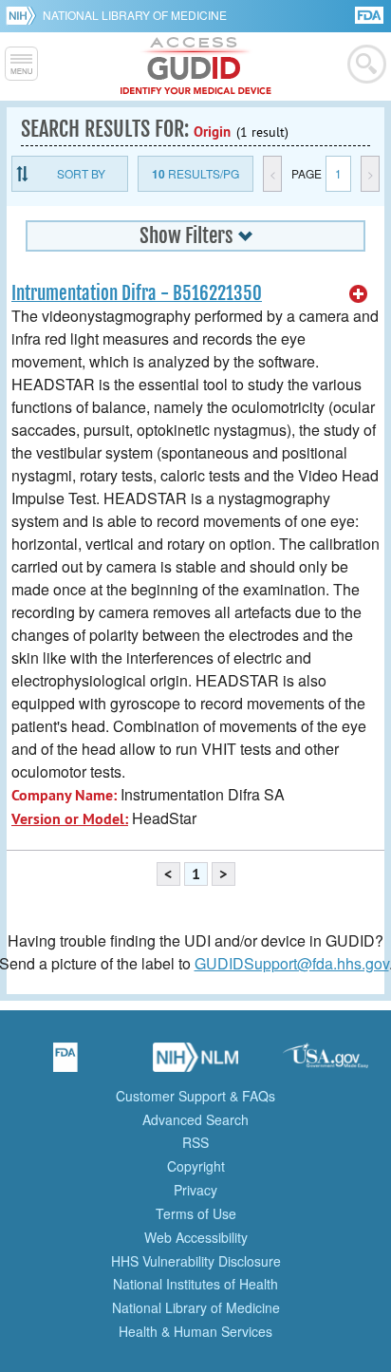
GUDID (196, 66)
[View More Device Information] (358, 294)
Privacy (195, 1189)
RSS (195, 1142)
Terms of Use (196, 1213)
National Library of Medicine (135, 15)
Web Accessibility (196, 1237)
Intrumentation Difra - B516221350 (136, 293)
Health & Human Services (195, 1331)
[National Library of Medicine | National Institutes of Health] (195, 1063)
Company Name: (64, 795)
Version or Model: (69, 819)
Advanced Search (195, 1119)
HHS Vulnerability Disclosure (196, 1260)
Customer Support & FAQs (195, 1095)
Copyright (196, 1165)
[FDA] (370, 14)
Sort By (81, 173)
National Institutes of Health (195, 1283)
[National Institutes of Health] (24, 15)
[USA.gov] (325, 1063)
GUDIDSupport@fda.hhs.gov (292, 963)
